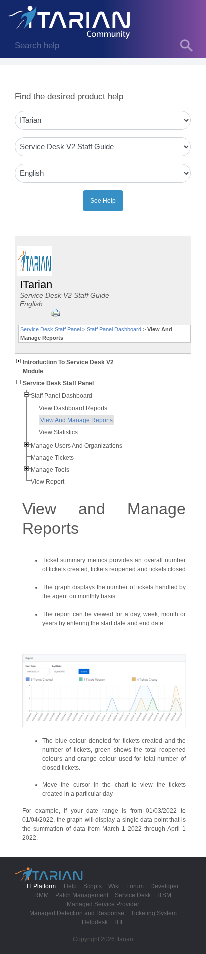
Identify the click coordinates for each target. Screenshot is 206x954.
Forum (135, 886)
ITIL (119, 922)
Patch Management (82, 895)
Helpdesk (95, 922)
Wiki (114, 886)
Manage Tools (50, 469)
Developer (164, 886)
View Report (47, 481)
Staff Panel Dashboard (114, 329)
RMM (41, 895)
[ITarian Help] (70, 21)
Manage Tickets (52, 457)
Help (70, 886)
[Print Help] (56, 313)
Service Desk (133, 895)
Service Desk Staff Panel (50, 329)
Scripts (93, 886)
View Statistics (58, 432)
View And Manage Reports (76, 420)
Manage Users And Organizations (76, 445)
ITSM (165, 895)
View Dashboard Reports (73, 408)
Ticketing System (154, 913)
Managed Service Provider (103, 904)
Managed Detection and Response (77, 913)
